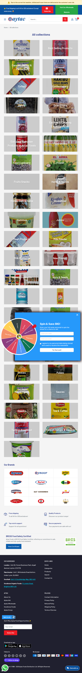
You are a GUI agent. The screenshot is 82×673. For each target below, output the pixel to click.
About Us (7, 597)
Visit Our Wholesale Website (67, 9)
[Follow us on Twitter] (9, 655)
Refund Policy (49, 603)
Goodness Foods (10, 607)
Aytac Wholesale (10, 603)
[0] (76, 19)
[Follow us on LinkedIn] (24, 655)
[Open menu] (5, 19)
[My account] (72, 19)
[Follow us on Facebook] (5, 655)
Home (6, 27)
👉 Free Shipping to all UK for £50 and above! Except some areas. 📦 (21, 9)
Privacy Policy (49, 600)
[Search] (65, 19)
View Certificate (13, 546)
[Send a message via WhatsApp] (5, 668)
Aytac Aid (7, 600)
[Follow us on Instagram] (13, 655)
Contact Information (51, 597)
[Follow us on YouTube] (16, 655)
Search (46, 575)
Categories (48, 568)
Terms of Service (50, 610)
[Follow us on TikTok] (20, 655)
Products (47, 571)
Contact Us (48, 578)
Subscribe (47, 11)
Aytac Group (8, 610)
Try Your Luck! (56, 350)
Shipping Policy (49, 607)
